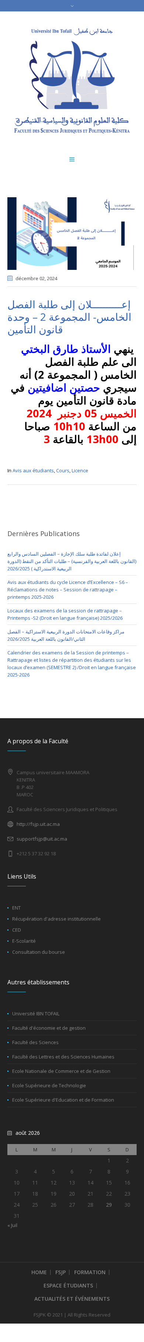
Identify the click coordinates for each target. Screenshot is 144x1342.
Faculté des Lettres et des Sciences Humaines (63, 1056)
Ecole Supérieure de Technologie (49, 1085)
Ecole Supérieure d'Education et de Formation (63, 1099)
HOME (39, 1272)
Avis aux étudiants (33, 470)
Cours (62, 470)
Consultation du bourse (38, 952)
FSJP (60, 1272)
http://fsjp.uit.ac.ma (38, 824)
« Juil (12, 1225)
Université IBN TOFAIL (35, 1013)
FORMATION (90, 1272)
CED (16, 929)
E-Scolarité (24, 941)
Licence (80, 470)
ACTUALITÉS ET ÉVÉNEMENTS (72, 1298)
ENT (16, 907)
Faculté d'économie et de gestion (49, 1028)
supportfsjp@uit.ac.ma (42, 838)
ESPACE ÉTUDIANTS (68, 1285)
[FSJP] (72, 80)
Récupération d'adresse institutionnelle (56, 918)
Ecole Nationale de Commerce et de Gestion (61, 1071)
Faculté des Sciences (35, 1042)
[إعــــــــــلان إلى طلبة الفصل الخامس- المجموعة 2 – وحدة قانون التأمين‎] (72, 233)
